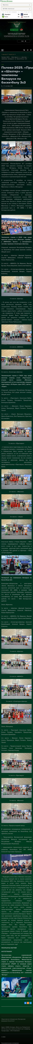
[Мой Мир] (30, 1003)
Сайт (22, 41)
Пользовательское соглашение (10, 1043)
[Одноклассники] (28, 1003)
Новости (11, 54)
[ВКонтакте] (25, 1003)
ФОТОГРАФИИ (6, 951)
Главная (4, 54)
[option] (10, 14)
